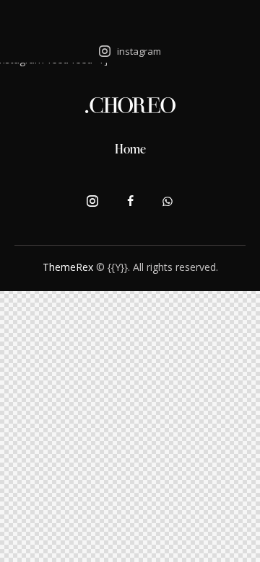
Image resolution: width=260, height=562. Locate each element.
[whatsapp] (167, 202)
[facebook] (130, 202)
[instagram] (92, 202)
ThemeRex (68, 267)
